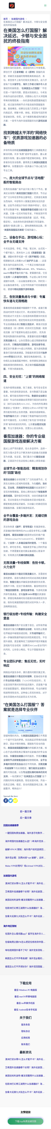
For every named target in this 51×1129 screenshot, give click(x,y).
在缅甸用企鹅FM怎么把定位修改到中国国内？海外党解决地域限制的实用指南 (25, 942)
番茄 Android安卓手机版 (25, 1010)
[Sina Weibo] (15, 800)
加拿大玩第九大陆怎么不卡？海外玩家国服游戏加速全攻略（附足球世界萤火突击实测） (25, 916)
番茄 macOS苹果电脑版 (25, 996)
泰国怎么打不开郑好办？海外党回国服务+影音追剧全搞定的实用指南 (25, 966)
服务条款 (25, 1024)
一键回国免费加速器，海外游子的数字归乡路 (25, 833)
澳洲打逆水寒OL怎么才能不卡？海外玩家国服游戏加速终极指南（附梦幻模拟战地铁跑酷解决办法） (25, 883)
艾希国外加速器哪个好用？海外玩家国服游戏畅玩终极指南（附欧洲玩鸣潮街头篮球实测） (25, 891)
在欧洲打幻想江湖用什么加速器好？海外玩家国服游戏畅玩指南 (25, 908)
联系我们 (25, 1044)
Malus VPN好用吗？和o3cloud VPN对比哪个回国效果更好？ (25, 866)
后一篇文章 (26, 818)
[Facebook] (5, 800)
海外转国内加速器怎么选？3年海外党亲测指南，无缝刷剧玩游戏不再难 (25, 841)
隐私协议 (25, 1031)
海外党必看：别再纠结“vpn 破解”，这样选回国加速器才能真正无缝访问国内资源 (25, 858)
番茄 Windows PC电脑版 (25, 990)
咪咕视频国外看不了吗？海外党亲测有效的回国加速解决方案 (25, 950)
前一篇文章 (26, 811)
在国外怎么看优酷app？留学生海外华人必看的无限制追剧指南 (25, 934)
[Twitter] (10, 800)
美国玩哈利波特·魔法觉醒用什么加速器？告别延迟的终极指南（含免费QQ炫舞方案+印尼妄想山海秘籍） (25, 900)
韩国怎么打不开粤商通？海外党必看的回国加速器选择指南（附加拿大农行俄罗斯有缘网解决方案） (25, 958)
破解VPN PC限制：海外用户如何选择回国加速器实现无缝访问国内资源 (25, 849)
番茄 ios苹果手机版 (25, 1003)
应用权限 (25, 1038)
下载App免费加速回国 (25, 1121)
